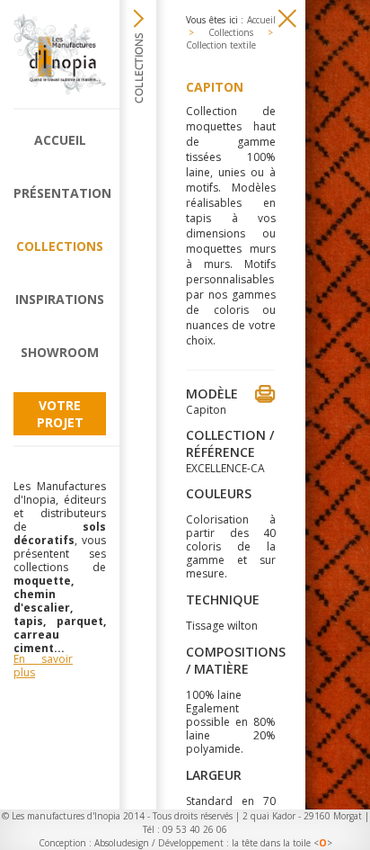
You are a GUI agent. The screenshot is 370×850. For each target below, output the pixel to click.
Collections (59, 246)
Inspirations (59, 299)
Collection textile (221, 45)
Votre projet (60, 414)
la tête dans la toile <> (282, 843)
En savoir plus (43, 665)
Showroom (60, 352)
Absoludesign (121, 843)
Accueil (60, 139)
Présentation (59, 192)
